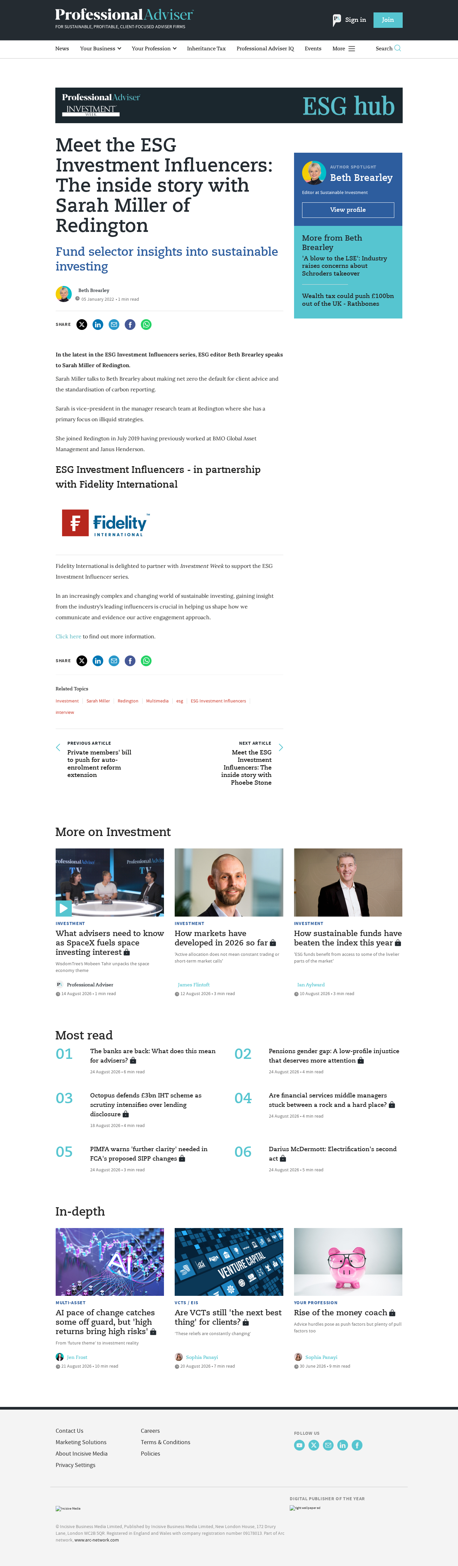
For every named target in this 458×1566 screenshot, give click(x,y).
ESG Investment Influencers (218, 701)
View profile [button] (348, 210)
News (62, 48)
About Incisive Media (82, 1454)
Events (313, 48)
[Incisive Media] (68, 1508)
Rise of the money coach (340, 1313)
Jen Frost (77, 1357)
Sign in (355, 20)
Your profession (316, 1302)
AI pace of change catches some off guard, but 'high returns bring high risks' (105, 1323)
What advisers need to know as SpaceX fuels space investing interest (110, 943)
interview (65, 712)
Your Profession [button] (152, 48)
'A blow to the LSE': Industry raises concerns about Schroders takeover (344, 266)
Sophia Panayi (202, 1357)
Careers (150, 1431)
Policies (150, 1454)
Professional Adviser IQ (265, 48)
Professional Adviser (90, 985)
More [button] (339, 48)
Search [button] (384, 48)
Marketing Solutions (81, 1442)
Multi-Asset (71, 1302)
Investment (67, 701)
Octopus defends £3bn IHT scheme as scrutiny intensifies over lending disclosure (146, 1105)
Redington (128, 701)
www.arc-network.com (96, 1540)
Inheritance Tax (206, 48)
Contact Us (69, 1431)
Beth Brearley (93, 290)
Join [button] (388, 20)
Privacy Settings (76, 1465)
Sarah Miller (98, 701)
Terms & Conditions (165, 1442)
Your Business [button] (98, 48)
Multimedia (157, 701)
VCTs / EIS (186, 1302)
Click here (68, 636)
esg (179, 701)
